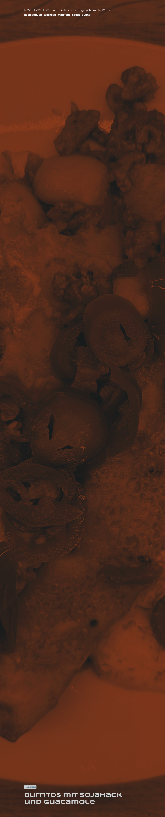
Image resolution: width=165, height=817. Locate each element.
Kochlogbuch (37, 10)
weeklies (50, 14)
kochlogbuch (33, 14)
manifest (64, 14)
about (76, 14)
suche (86, 14)
